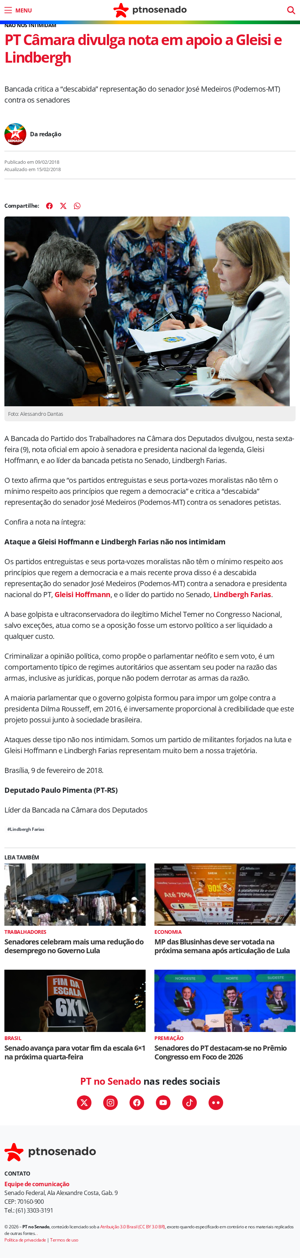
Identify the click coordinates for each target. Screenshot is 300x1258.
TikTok (189, 1102)
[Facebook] (49, 206)
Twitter (84, 1102)
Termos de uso (64, 1240)
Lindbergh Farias (242, 594)
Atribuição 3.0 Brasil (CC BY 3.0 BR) (132, 1227)
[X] (63, 206)
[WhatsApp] (77, 206)
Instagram (110, 1102)
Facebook (137, 1102)
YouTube (163, 1102)
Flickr (216, 1102)
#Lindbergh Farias (25, 829)
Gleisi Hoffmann (82, 594)
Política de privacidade (25, 1240)
